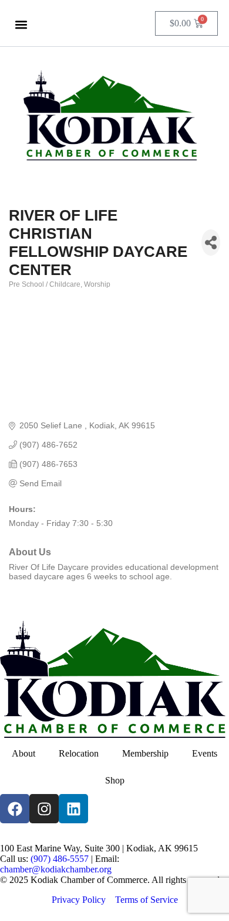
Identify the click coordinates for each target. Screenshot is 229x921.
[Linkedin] (73, 808)
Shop (114, 780)
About (23, 753)
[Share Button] (210, 242)
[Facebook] (14, 808)
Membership (145, 753)
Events (204, 753)
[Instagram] (44, 808)
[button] (21, 24)
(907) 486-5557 (60, 859)
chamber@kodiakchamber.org (56, 869)
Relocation (79, 753)
